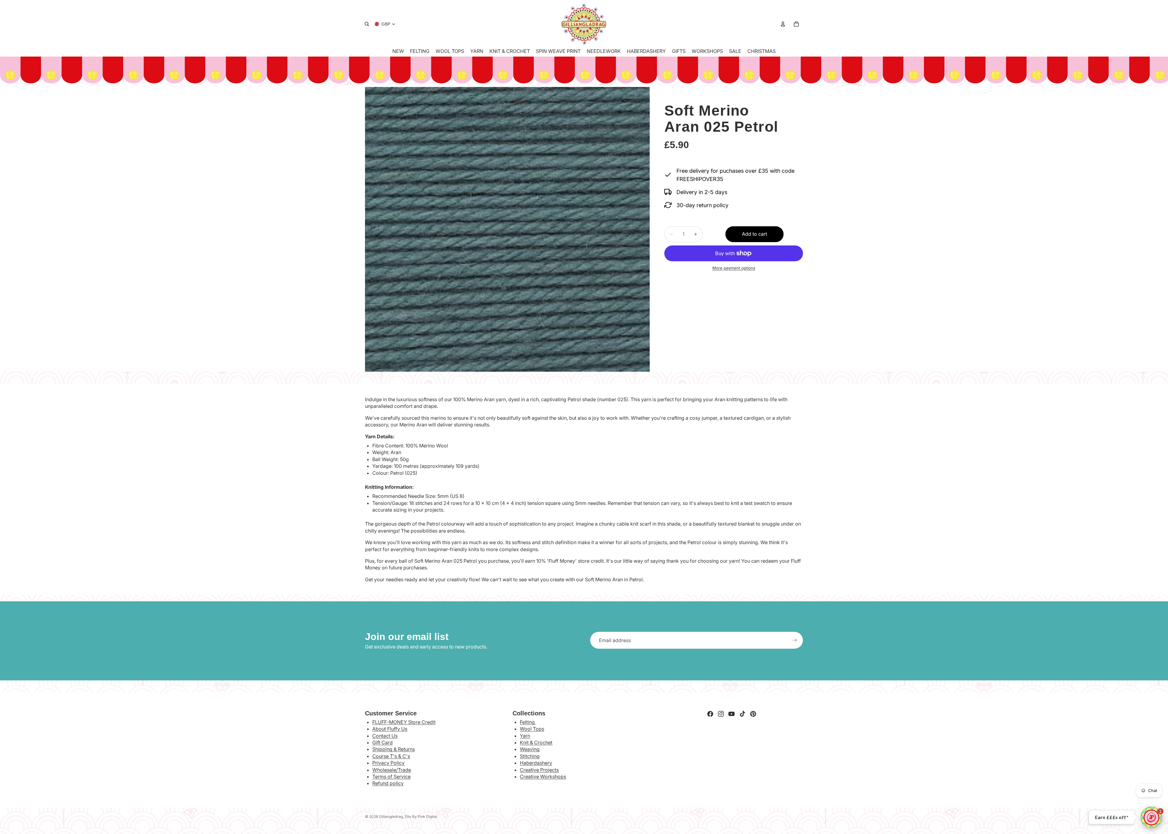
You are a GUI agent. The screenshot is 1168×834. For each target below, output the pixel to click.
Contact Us (385, 736)
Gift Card (382, 742)
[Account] (783, 24)
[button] (1151, 817)
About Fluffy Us (389, 729)
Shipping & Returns (393, 749)
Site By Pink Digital (421, 816)
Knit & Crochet (536, 742)
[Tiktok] (742, 714)
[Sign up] (794, 640)
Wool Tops (532, 729)
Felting (528, 722)
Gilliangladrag (391, 816)
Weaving (530, 749)
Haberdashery (536, 763)
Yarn (525, 736)
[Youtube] (731, 714)
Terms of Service (391, 776)
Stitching (530, 756)
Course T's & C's (391, 756)
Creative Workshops (543, 776)
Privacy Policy (388, 763)
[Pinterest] (753, 714)
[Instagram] (721, 714)
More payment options (733, 268)
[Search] (367, 24)
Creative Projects (539, 770)
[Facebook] (710, 714)
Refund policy (388, 783)
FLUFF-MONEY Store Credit (404, 722)
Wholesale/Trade (391, 770)
